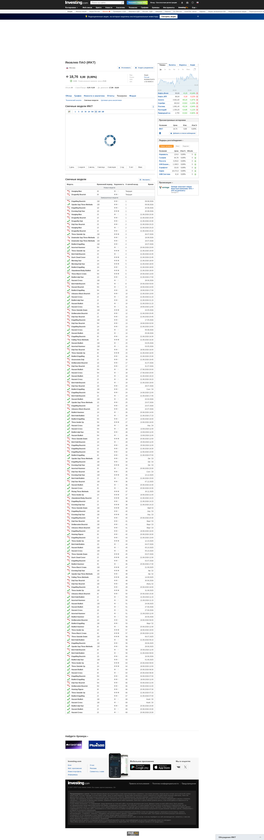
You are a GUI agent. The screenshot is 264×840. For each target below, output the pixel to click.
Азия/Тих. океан (190, 12)
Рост (177, 146)
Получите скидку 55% (137, 3)
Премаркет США (119, 12)
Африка (202, 12)
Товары (162, 65)
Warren (105, 12)
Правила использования (139, 784)
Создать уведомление (145, 67)
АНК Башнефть (165, 164)
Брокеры (155, 8)
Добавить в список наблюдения (184, 133)
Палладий (162, 110)
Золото (161, 100)
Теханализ (133, 8)
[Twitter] (185, 767)
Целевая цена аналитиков (111, 100)
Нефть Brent (163, 93)
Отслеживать (126, 67)
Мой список (87, 8)
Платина (161, 106)
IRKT (161, 129)
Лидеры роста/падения (170, 140)
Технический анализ (74, 100)
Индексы (183, 65)
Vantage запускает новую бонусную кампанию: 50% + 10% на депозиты (182, 189)
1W (99, 112)
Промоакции (165, 182)
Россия (146, 77)
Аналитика (120, 8)
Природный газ (164, 113)
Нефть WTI (162, 97)
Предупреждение (189, 784)
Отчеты (110, 96)
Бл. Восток (177, 12)
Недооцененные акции (237, 12)
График (77, 96)
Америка (158, 12)
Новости (108, 8)
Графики (144, 8)
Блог (70, 765)
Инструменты (168, 8)
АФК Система (164, 174)
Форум (132, 96)
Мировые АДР (134, 12)
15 (82, 112)
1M (103, 112)
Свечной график (69, 111)
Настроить (146, 179)
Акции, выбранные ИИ (217, 12)
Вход (152, 3)
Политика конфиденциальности (165, 784)
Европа (168, 12)
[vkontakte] (178, 767)
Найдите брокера (75, 736)
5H (92, 112)
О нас (92, 765)
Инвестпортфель (74, 772)
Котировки (70, 7)
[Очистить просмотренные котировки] (160, 132)
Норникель (163, 154)
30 (85, 112)
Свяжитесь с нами (97, 772)
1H (89, 112)
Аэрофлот (163, 168)
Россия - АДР (147, 12)
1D (96, 112)
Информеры (73, 775)
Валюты (172, 65)
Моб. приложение (75, 768)
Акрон (161, 171)
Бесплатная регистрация (166, 3)
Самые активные (166, 146)
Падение (186, 146)
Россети (162, 161)
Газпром (162, 158)
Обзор (69, 96)
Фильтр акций (81, 12)
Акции (69, 12)
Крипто (98, 8)
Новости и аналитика (94, 96)
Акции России (94, 12)
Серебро (161, 103)
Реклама (93, 768)
